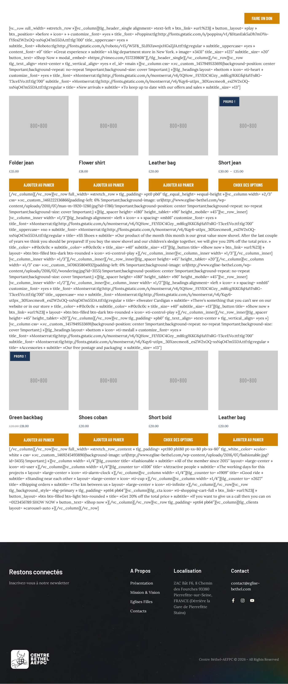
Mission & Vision (145, 592)
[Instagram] (216, 18)
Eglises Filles (141, 601)
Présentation (141, 583)
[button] (106, 18)
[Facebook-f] (206, 18)
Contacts (138, 611)
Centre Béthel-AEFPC (216, 659)
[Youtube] (225, 18)
